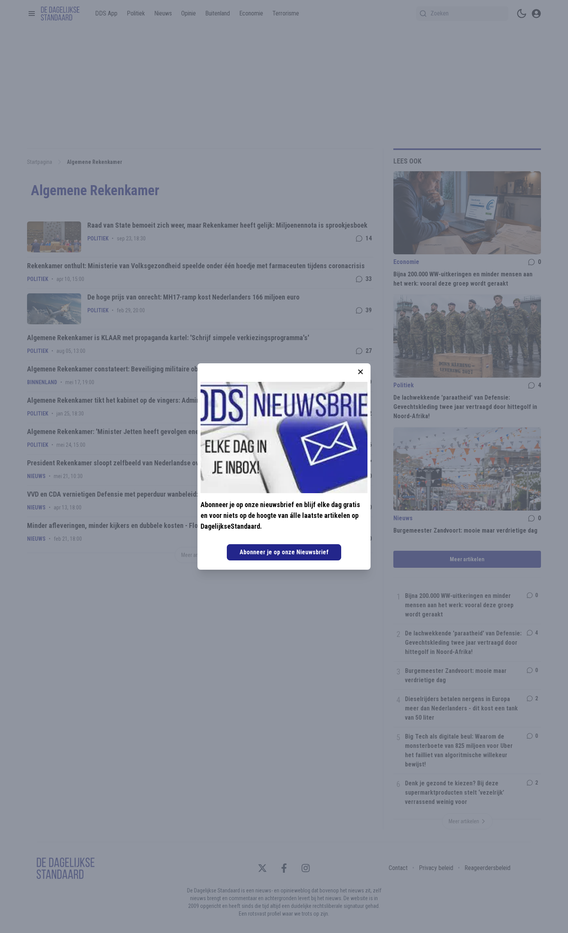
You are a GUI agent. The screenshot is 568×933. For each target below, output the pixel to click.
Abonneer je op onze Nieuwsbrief (284, 552)
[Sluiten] (360, 372)
